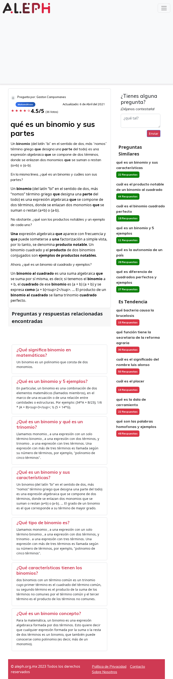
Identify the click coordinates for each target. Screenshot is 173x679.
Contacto (137, 666)
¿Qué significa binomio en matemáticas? (43, 352)
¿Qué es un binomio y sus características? (43, 474)
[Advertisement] (86, 48)
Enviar (153, 133)
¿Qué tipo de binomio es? (43, 522)
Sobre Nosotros (104, 672)
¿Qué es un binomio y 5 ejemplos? (52, 381)
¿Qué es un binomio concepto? (48, 613)
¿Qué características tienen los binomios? (49, 570)
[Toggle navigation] (164, 8)
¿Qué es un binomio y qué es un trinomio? (49, 424)
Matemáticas (25, 104)
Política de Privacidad (109, 666)
